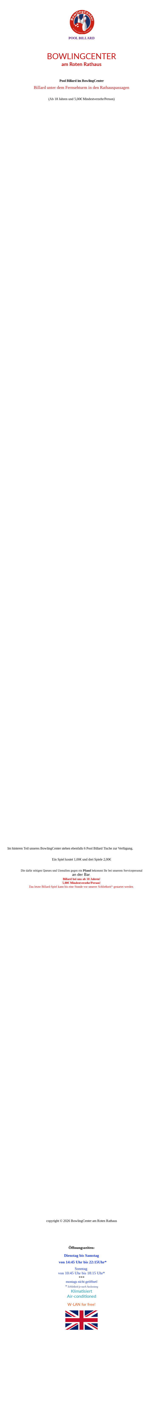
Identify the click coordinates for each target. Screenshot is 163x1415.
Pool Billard (82, 38)
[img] (81, 22)
